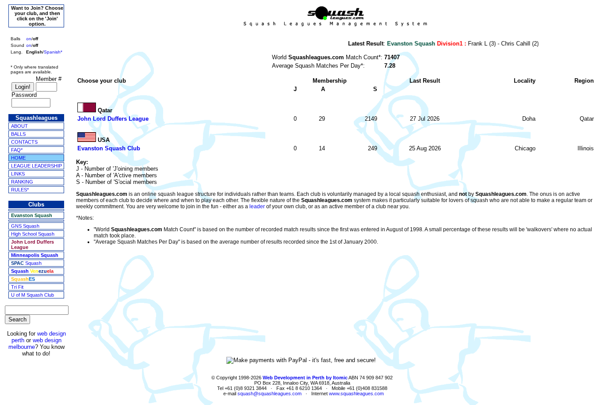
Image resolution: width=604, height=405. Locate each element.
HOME (18, 157)
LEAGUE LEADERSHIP (36, 165)
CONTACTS (24, 142)
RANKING (22, 181)
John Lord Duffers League (113, 118)
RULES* (20, 189)
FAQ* (17, 150)
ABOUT (19, 126)
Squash (26, 263)
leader (257, 206)
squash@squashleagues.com (269, 393)
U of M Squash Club (32, 295)
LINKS (18, 173)
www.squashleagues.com (356, 393)
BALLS (18, 134)
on (28, 38)
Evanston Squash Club (108, 148)
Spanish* (53, 52)
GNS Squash (25, 226)
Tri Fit (17, 287)
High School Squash (32, 234)
